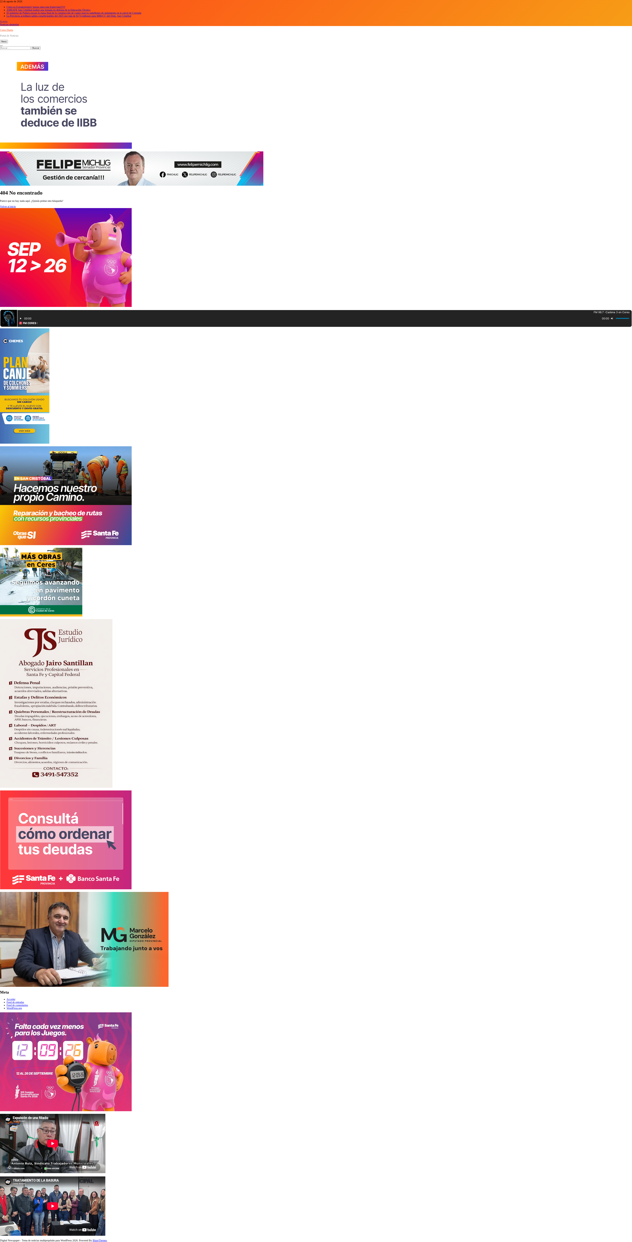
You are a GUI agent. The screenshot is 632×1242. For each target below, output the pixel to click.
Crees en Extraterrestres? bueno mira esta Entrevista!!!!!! (36, 7)
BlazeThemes (100, 1240)
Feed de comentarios (17, 1005)
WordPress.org (14, 1008)
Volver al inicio (8, 206)
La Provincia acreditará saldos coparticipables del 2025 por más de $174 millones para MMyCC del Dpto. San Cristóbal (69, 15)
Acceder (11, 999)
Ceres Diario (6, 30)
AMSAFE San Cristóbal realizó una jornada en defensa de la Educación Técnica (48, 10)
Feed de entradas (15, 1002)
